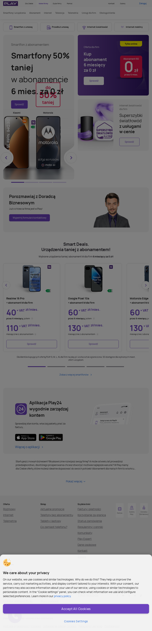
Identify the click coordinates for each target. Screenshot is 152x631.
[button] (7, 563)
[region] (76, 593)
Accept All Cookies (76, 609)
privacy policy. (62, 596)
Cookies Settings (76, 621)
